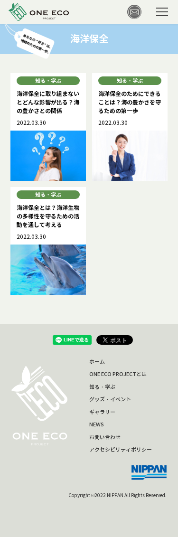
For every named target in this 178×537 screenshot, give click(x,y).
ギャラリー (102, 412)
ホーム (97, 361)
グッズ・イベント (110, 399)
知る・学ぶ (102, 387)
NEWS (96, 424)
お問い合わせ (105, 437)
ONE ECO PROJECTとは (118, 374)
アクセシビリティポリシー (120, 449)
